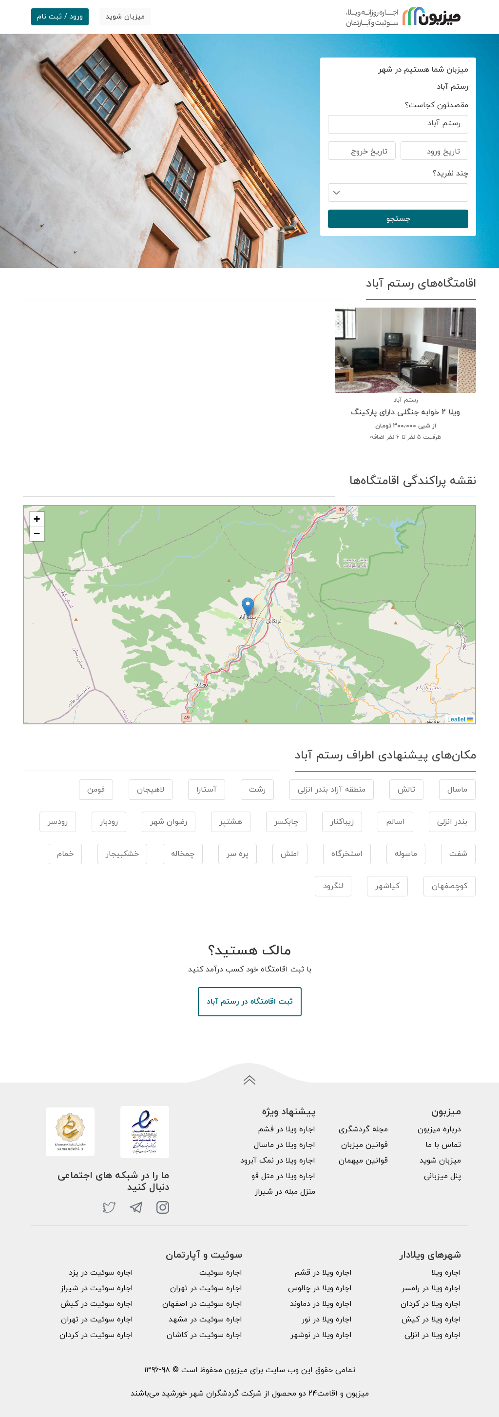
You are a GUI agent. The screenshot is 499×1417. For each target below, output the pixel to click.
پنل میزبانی (442, 1176)
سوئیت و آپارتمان (204, 1255)
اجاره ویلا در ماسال (284, 1145)
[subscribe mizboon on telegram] (136, 1207)
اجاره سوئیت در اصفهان (202, 1304)
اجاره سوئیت (220, 1272)
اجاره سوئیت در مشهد (205, 1319)
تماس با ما (443, 1145)
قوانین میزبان (364, 1145)
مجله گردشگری (363, 1129)
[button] (248, 607)
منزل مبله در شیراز (285, 1191)
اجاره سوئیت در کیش (96, 1304)
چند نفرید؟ (450, 173)
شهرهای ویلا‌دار (430, 1255)
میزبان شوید (125, 17)
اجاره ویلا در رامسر (431, 1288)
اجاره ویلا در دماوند (321, 1304)
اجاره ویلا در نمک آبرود (277, 1160)
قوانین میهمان (363, 1160)
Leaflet (457, 719)
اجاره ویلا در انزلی (432, 1335)
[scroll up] (249, 1080)
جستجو (398, 219)
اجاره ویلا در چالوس (320, 1288)
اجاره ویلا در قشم (323, 1272)
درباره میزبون (439, 1129)
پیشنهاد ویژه (288, 1112)
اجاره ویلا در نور (327, 1319)
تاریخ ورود (443, 151)
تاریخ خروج (369, 151)
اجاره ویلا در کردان (431, 1304)
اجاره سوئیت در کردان (96, 1335)
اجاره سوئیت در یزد (101, 1272)
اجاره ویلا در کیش (431, 1319)
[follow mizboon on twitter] (109, 1207)
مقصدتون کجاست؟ (436, 105)
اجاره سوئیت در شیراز (96, 1288)
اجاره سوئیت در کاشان (204, 1335)
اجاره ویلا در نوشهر (321, 1335)
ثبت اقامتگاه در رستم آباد (250, 1001)
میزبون (446, 1112)
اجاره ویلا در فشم (286, 1129)
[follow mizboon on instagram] (162, 1207)
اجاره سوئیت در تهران (206, 1288)
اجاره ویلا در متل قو (283, 1176)
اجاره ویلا (446, 1272)
